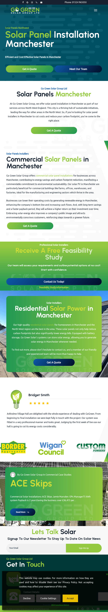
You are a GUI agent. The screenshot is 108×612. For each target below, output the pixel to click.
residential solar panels (42, 325)
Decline (27, 598)
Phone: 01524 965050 (75, 2)
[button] (95, 10)
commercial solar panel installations (54, 175)
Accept (70, 598)
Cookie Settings (48, 598)
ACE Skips (31, 474)
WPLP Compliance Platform (60, 605)
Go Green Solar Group (31, 466)
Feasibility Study (69, 253)
